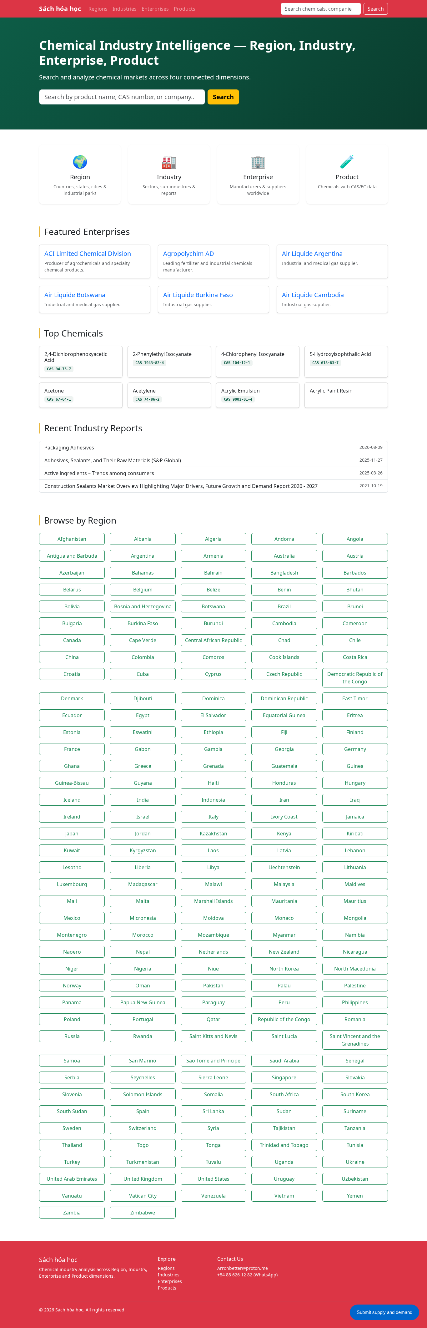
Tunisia (355, 1145)
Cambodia (284, 623)
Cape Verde (142, 640)
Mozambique (213, 934)
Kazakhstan (213, 833)
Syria (213, 1128)
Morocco (142, 934)
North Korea (284, 968)
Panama (72, 1002)
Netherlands (213, 951)
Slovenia (72, 1094)
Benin (284, 589)
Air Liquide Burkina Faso (198, 295)
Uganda (284, 1161)
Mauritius (355, 901)
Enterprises (155, 8)
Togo (143, 1145)
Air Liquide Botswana (74, 295)
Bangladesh (284, 572)
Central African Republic (213, 640)
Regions (98, 8)
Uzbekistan (355, 1178)
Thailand (72, 1145)
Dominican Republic (284, 698)
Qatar (213, 1019)
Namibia (355, 934)
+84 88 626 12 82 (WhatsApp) (247, 1275)
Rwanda (142, 1036)
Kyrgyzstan (143, 850)
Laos (213, 850)
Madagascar (143, 884)
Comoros (213, 657)
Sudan (284, 1111)
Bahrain (213, 572)
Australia (284, 555)
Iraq (355, 799)
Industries (125, 8)
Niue (213, 968)
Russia (72, 1036)
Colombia (143, 657)
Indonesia (213, 799)
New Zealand (284, 951)
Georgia (284, 749)
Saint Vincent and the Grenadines (355, 1040)
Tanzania (354, 1128)
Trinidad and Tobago (284, 1145)
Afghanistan (72, 538)
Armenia (213, 555)
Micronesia (143, 918)
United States (213, 1178)
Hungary (355, 782)
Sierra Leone (213, 1077)
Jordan (143, 833)
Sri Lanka (213, 1111)
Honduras (284, 782)
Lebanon (355, 850)
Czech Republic (284, 674)
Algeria (213, 538)
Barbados (355, 572)
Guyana (143, 782)
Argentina (142, 555)
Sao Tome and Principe (213, 1060)
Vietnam (284, 1195)
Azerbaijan (71, 572)
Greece (142, 766)
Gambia (213, 749)
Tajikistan (284, 1128)
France (72, 749)
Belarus (72, 589)
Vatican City (143, 1195)
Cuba (143, 674)
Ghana (72, 766)
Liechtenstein (284, 867)
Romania (354, 1019)
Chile (355, 640)
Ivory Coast (284, 816)
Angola (355, 538)
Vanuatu (72, 1195)
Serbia (71, 1077)
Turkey (72, 1161)
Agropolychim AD (188, 253)
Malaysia (284, 884)
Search (376, 8)
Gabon (143, 749)
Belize (213, 589)
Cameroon (355, 623)
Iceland (72, 799)
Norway (72, 985)
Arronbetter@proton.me (242, 1268)
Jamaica (355, 816)
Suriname (355, 1111)
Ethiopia (213, 732)
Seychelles (143, 1077)
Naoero (72, 951)
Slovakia (355, 1077)
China (72, 657)
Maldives (354, 884)
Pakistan (213, 985)
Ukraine (355, 1161)
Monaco (284, 918)
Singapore (284, 1077)
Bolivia (72, 606)
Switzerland (143, 1128)
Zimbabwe (142, 1212)
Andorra (284, 538)
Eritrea (355, 715)
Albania (143, 538)
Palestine (355, 985)
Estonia (72, 732)
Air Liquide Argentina (312, 253)
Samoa (72, 1060)
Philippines (355, 1002)
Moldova (213, 918)
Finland (355, 732)
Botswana (213, 606)
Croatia (72, 674)
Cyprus (213, 674)
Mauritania (284, 901)
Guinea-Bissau (72, 782)
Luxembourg (72, 884)
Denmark (72, 698)
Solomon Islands (143, 1094)
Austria (355, 555)
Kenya (284, 833)
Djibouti (142, 698)
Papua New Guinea (142, 1002)
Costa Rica (355, 657)
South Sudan (72, 1111)
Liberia (143, 867)
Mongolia (355, 918)
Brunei (355, 606)
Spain (142, 1111)
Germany (355, 749)
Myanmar (284, 934)
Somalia (213, 1094)
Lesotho (72, 867)
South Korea (355, 1094)
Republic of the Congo (284, 1019)
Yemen (355, 1195)
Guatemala (284, 766)
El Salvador (213, 715)
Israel (142, 816)
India (143, 799)
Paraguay (213, 1002)
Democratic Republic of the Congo (355, 678)
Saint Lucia (284, 1036)
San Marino (142, 1060)
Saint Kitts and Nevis (213, 1036)
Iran (284, 799)
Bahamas (143, 572)
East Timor (355, 698)
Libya (213, 867)
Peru (284, 1002)
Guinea (355, 766)
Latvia (284, 850)
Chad (284, 640)
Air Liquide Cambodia (313, 295)
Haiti (213, 782)
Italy (213, 816)
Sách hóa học (60, 8)
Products (184, 8)
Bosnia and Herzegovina (143, 606)
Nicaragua (355, 951)
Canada (72, 640)
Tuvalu (213, 1161)
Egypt (142, 715)
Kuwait (72, 850)
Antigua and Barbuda (72, 555)
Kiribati (355, 833)
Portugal (143, 1019)
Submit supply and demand (384, 1312)
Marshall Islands (213, 901)
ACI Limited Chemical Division (87, 253)
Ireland (71, 816)
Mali (72, 901)
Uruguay (284, 1178)
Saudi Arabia (284, 1060)
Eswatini (143, 732)
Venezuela (213, 1195)
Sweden (72, 1128)
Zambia (72, 1212)
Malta (142, 901)
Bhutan (355, 589)
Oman (142, 985)
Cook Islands (284, 657)
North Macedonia (355, 968)
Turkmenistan (142, 1161)
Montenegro (72, 934)
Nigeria (142, 968)
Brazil (284, 606)
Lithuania (355, 867)
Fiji (284, 732)
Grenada (213, 766)
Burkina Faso (143, 623)
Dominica (213, 698)
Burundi (213, 623)
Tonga (213, 1145)
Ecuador (72, 715)
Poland (72, 1019)
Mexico (71, 918)
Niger (71, 968)
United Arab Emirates (72, 1178)
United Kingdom (142, 1178)
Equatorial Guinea (284, 715)
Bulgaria (72, 623)
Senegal (355, 1060)
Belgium (143, 589)
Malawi (213, 884)
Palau (284, 985)
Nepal (143, 951)
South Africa (284, 1094)
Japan (71, 833)
